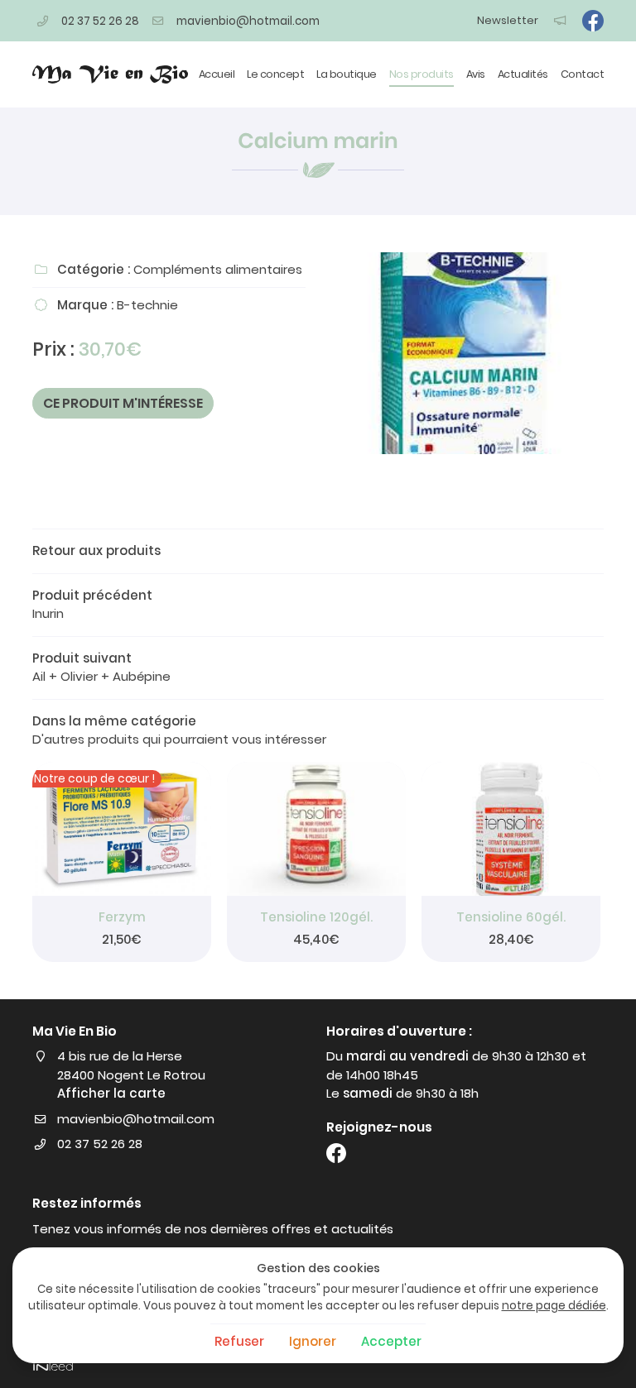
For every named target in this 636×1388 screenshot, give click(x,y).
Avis (475, 74)
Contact (583, 74)
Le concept (275, 74)
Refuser (239, 1341)
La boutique (346, 74)
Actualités (523, 74)
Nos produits (421, 74)
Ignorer (312, 1341)
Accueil (217, 74)
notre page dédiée (554, 1306)
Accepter (391, 1341)
